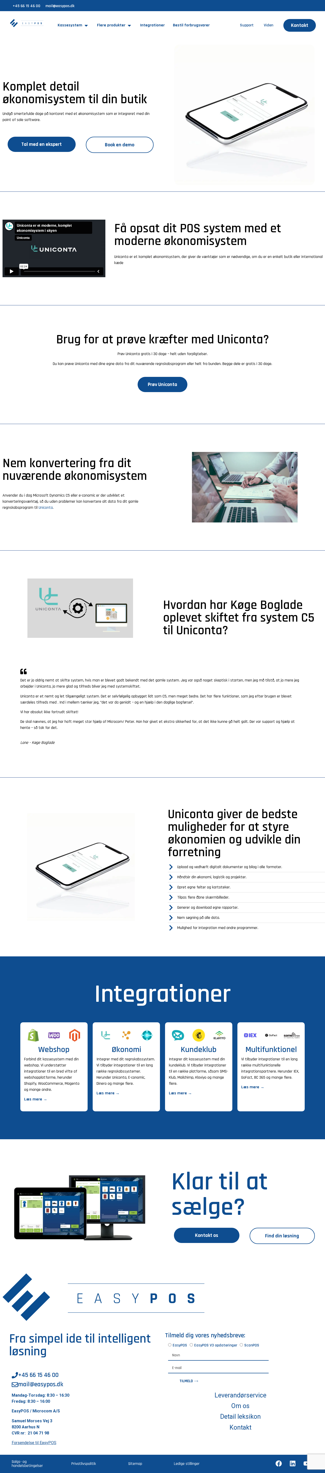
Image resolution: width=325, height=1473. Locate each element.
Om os (240, 1406)
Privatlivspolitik (83, 1463)
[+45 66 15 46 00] (15, 1375)
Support (247, 25)
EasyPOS (180, 1345)
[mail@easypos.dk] (15, 1385)
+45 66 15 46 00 (26, 6)
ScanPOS (251, 1345)
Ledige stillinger (187, 1463)
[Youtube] (306, 1463)
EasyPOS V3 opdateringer (215, 1345)
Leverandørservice (240, 1395)
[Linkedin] (292, 1463)
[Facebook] (278, 1463)
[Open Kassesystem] (86, 25)
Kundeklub (199, 1049)
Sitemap (135, 1463)
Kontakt (240, 1427)
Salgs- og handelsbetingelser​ (27, 1463)
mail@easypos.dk (59, 6)
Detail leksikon (240, 1416)
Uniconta (46, 507)
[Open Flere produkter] (129, 25)
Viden (268, 25)
